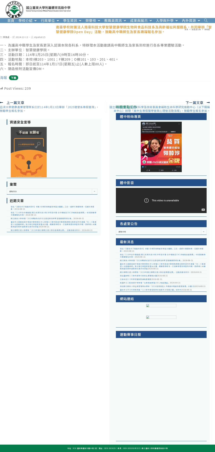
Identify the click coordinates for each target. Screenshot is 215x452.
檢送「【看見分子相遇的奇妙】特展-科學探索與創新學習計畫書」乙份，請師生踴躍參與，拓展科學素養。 (53, 207)
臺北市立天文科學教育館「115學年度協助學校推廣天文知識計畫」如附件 (150, 289)
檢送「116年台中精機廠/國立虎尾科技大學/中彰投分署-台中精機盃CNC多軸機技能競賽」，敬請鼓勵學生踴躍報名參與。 (53, 213)
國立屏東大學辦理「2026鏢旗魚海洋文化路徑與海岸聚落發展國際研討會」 (42, 218)
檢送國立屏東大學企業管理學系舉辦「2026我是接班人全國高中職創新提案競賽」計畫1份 (157, 286)
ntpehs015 (40, 37)
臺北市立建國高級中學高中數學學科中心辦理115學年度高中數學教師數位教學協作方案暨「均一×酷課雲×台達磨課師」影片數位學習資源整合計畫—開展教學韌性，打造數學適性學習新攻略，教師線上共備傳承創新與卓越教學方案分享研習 (54, 224)
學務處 (6, 37)
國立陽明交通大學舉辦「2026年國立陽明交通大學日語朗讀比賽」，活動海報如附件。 (46, 230)
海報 (3, 77)
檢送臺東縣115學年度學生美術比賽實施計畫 (138, 275)
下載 (13, 78)
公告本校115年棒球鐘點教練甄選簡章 (136, 279)
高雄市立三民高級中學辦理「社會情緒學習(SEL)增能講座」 (145, 282)
